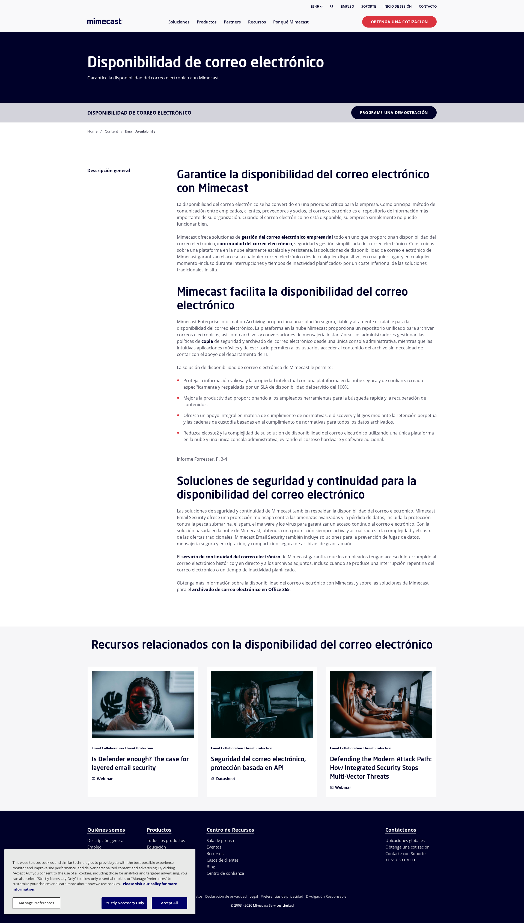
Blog (211, 866)
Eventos (214, 847)
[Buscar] (332, 6)
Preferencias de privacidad (282, 896)
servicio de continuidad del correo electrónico (230, 557)
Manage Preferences (36, 902)
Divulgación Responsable (326, 896)
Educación (156, 847)
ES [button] (313, 6)
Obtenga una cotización (399, 21)
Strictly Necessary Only (124, 902)
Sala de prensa (220, 840)
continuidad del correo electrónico (254, 244)
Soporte (368, 6)
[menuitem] (178, 25)
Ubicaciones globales (405, 840)
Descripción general (105, 840)
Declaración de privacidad (226, 896)
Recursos (215, 853)
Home (92, 131)
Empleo (347, 6)
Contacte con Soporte (405, 853)
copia (207, 341)
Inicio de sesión (397, 6)
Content (111, 131)
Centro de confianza (225, 873)
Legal (253, 896)
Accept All (169, 902)
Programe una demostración (394, 112)
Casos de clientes (223, 860)
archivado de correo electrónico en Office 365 (241, 589)
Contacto (428, 6)
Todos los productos (166, 840)
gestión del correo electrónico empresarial (287, 237)
